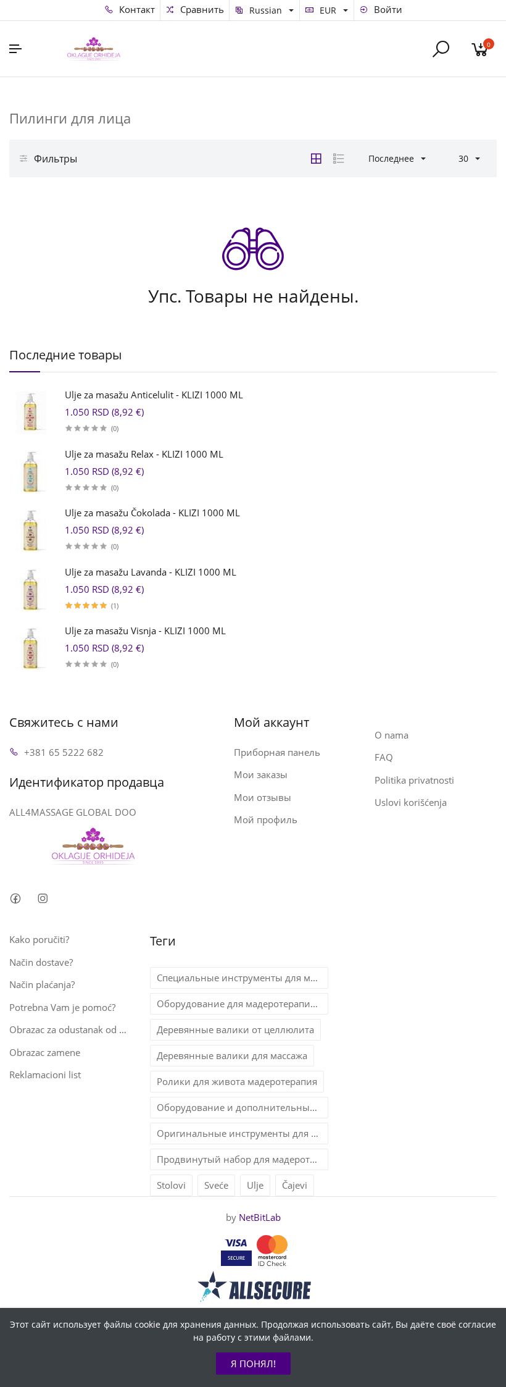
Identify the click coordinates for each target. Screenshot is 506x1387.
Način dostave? (41, 962)
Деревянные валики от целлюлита (235, 1029)
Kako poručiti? (39, 939)
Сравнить (201, 9)
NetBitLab (260, 1217)
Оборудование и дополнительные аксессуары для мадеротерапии (242, 1107)
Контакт (136, 9)
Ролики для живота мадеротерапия (237, 1081)
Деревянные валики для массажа (232, 1055)
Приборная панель (277, 752)
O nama (392, 735)
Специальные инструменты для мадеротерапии (242, 977)
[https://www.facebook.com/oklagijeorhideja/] (15, 898)
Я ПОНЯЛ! (253, 1363)
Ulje (255, 1185)
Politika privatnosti (414, 780)
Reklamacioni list (45, 1074)
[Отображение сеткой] (316, 158)
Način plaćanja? (42, 984)
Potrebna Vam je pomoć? (62, 1007)
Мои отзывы (262, 797)
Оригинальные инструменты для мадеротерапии (242, 1133)
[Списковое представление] (338, 158)
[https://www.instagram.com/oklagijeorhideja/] (42, 898)
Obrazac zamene (44, 1052)
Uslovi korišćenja (411, 802)
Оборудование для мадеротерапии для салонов (242, 1003)
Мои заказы (261, 774)
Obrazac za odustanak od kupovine (70, 1029)
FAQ (384, 757)
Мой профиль (265, 819)
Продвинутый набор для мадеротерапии (242, 1159)
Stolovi (171, 1185)
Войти (386, 9)
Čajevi (294, 1185)
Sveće (216, 1185)
